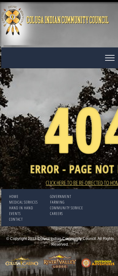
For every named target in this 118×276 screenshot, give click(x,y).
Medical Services (23, 202)
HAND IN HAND (21, 208)
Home (14, 196)
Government (60, 196)
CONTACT (16, 219)
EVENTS (15, 213)
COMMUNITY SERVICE (66, 208)
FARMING (57, 202)
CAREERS (56, 213)
